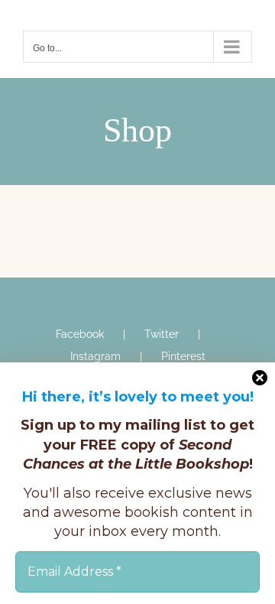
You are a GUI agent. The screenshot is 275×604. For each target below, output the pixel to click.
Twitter (161, 334)
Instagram (95, 356)
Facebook (80, 334)
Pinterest (183, 356)
